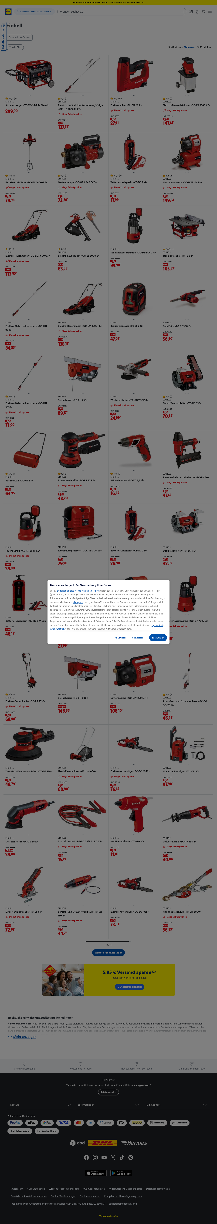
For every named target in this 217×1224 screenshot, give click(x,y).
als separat (78, 602)
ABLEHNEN (120, 637)
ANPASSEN (137, 637)
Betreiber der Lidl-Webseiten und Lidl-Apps (78, 590)
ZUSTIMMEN (158, 637)
